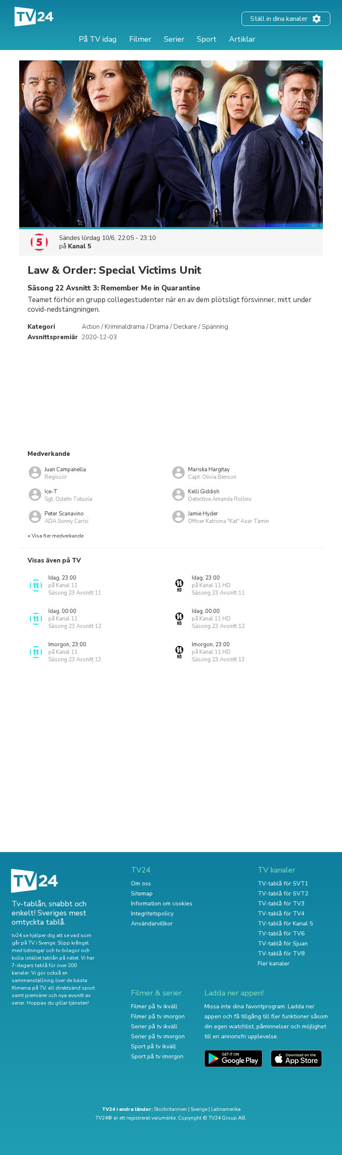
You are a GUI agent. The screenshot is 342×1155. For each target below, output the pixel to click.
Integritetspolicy (152, 914)
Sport (206, 39)
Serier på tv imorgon (158, 1036)
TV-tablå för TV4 (281, 914)
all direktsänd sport (71, 988)
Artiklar (242, 39)
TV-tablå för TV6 (281, 934)
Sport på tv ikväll (153, 1046)
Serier (174, 39)
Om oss (141, 884)
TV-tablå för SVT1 (283, 884)
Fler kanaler (273, 964)
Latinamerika (226, 1109)
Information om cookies (161, 904)
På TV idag (98, 39)
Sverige (199, 1109)
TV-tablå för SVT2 (283, 894)
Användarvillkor (152, 924)
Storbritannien (170, 1109)
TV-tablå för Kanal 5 (285, 924)
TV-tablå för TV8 (281, 954)
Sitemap (142, 894)
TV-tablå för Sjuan (283, 944)
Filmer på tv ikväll (154, 1006)
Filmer (140, 39)
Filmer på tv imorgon (158, 1016)
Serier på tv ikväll (154, 1026)
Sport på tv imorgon (157, 1056)
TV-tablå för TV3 (281, 904)
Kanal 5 (79, 246)
